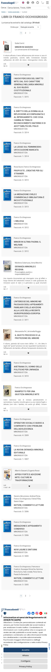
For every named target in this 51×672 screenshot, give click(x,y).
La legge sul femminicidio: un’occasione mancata (27, 148)
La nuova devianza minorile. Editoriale (29, 451)
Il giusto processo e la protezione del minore (27, 336)
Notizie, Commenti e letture (29, 578)
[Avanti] (30, 33)
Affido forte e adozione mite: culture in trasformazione (28, 477)
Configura (25, 661)
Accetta (25, 650)
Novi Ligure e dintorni (25, 549)
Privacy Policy (25, 666)
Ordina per (14, 27)
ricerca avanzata (13, 12)
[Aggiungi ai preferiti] (29, 65)
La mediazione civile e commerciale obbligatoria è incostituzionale (29, 197)
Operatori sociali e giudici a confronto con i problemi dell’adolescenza (29, 426)
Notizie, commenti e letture (29, 505)
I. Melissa (19, 221)
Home (3, 12)
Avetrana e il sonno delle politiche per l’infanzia (28, 368)
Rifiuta (26, 655)
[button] (23, 3)
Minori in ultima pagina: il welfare (27, 243)
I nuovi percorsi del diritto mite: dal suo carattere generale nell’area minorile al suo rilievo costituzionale (29, 84)
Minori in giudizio (24, 47)
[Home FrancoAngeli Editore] (10, 3)
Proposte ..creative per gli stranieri (28, 172)
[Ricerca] (49, 7)
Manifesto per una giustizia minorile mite (27, 393)
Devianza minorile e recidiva (25, 268)
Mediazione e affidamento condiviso (28, 527)
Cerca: (3, 7)
